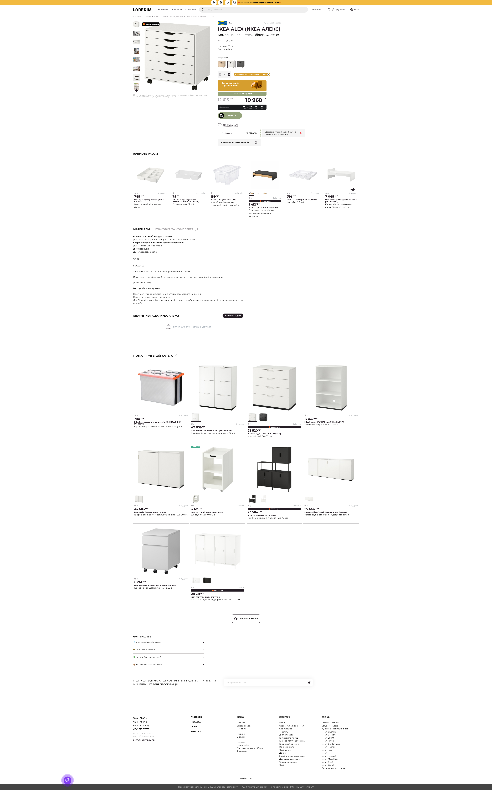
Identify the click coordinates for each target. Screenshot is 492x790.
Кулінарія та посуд (288, 738)
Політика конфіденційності (250, 748)
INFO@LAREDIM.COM (144, 740)
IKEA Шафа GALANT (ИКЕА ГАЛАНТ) (150, 512)
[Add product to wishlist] (165, 163)
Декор (282, 753)
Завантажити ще (248, 618)
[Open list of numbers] (322, 10)
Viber (194, 727)
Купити (232, 115)
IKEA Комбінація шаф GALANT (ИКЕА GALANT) (212, 431)
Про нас (241, 722)
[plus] (229, 74)
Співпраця (242, 751)
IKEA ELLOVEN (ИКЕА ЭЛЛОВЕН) (263, 208)
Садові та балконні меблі (291, 726)
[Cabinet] (333, 10)
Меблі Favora (328, 741)
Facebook (196, 717)
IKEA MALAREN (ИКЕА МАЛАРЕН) (302, 200)
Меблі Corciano (329, 735)
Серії (281, 765)
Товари (148, 17)
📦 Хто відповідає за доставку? (147, 664)
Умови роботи (244, 726)
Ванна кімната (286, 747)
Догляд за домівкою (289, 759)
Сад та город (285, 729)
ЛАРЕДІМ (137, 17)
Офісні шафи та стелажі (196, 17)
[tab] (176, 229)
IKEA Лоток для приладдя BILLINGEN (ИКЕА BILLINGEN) (185, 201)
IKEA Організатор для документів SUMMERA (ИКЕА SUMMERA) (157, 423)
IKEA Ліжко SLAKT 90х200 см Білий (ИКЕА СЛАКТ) (341, 201)
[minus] (220, 74)
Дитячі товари (286, 735)
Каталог (164, 9)
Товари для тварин (288, 762)
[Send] (309, 682)
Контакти (241, 729)
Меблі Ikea (327, 750)
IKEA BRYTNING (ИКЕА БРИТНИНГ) (207, 512)
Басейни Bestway (330, 722)
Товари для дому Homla (333, 768)
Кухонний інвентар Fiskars (335, 729)
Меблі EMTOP (328, 738)
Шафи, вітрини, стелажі (172, 17)
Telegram (196, 731)
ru (358, 9)
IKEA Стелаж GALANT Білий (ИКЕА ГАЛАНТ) (324, 422)
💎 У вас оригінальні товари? (147, 642)
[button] (353, 189)
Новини (241, 734)
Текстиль (283, 732)
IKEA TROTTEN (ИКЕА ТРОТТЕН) (262, 515)
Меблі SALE (327, 762)
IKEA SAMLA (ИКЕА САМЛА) (223, 200)
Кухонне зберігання (289, 744)
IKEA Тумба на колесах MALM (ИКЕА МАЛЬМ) (155, 585)
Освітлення (285, 750)
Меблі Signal (328, 765)
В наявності (190, 9)
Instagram (196, 722)
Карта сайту (243, 745)
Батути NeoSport (330, 726)
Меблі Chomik (329, 732)
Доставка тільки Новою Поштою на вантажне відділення (280, 133)
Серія (227, 133)
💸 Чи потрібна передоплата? (147, 657)
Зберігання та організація (292, 756)
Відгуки (241, 737)
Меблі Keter (327, 753)
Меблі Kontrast (329, 756)
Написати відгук (233, 315)
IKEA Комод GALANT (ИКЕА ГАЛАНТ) (264, 434)
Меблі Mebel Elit (329, 759)
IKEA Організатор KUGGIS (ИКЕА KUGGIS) (149, 201)
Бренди (176, 9)
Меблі (156, 17)
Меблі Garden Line (331, 744)
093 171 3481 (316, 9)
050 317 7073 (141, 729)
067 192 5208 (141, 725)
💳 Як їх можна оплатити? (145, 649)
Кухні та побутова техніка (292, 741)
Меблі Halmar (328, 747)
